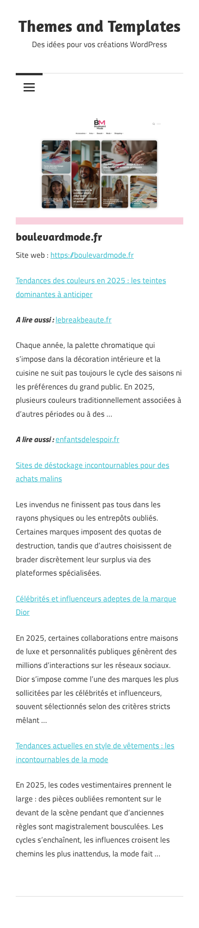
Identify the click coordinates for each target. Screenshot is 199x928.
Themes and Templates (99, 25)
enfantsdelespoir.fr (87, 439)
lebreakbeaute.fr (84, 320)
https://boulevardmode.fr (92, 255)
